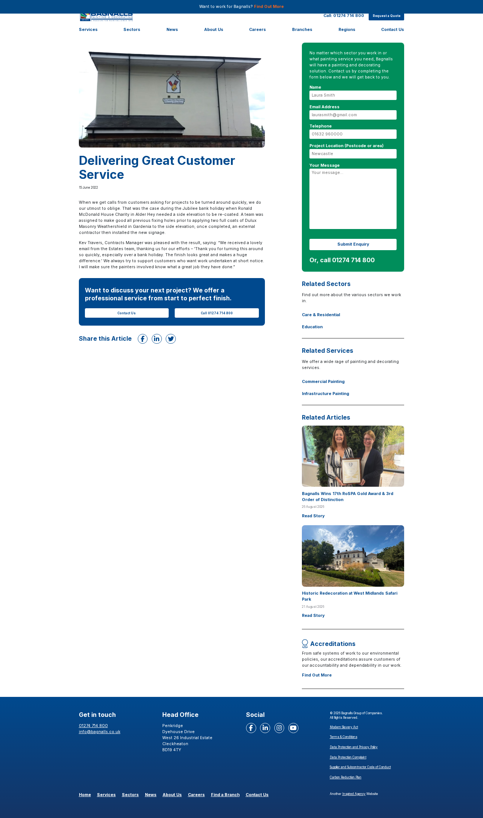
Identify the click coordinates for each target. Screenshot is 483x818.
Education (312, 326)
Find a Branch (225, 794)
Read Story (313, 516)
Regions (346, 29)
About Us (213, 29)
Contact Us (392, 29)
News (172, 29)
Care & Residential (321, 314)
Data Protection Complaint (348, 757)
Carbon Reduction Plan (345, 777)
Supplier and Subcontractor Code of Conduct (360, 767)
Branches (302, 29)
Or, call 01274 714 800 (342, 260)
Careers (257, 29)
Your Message (324, 165)
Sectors (131, 29)
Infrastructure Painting (325, 393)
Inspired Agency (354, 794)
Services (88, 29)
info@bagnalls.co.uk (99, 731)
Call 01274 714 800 (217, 313)
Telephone (320, 126)
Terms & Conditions (343, 737)
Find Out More (269, 6)
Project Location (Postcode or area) (346, 145)
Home (85, 794)
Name (315, 87)
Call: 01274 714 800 (343, 15)
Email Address (324, 107)
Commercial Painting (323, 381)
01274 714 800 (93, 725)
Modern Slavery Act (344, 727)
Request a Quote (386, 15)
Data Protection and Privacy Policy (354, 747)
